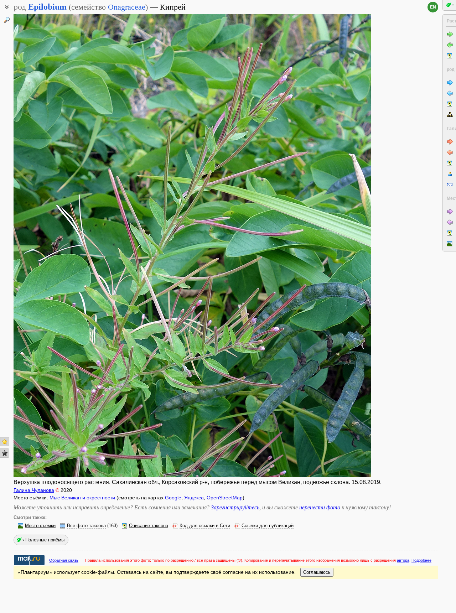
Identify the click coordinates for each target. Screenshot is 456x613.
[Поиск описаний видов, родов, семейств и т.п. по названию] (6, 20)
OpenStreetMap (225, 497)
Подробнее (421, 560)
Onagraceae (126, 6)
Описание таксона (148, 525)
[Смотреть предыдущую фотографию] (51, 245)
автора (403, 560)
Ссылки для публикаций (268, 525)
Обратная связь (63, 560)
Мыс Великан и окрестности (82, 497)
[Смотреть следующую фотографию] (333, 245)
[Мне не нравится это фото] (4, 453)
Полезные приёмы (44, 539)
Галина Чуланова (34, 490)
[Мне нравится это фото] (4, 441)
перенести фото (319, 507)
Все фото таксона (86, 525)
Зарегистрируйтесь (235, 507)
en (433, 7)
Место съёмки (40, 525)
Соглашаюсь (317, 572)
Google (173, 497)
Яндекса (194, 497)
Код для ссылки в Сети (205, 525)
